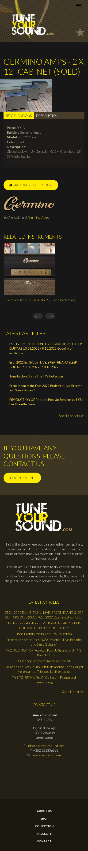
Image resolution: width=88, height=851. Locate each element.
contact (44, 841)
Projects (44, 833)
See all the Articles (71, 416)
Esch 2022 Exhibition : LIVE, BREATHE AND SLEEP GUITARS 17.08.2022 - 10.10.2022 (43, 364)
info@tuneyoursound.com (46, 746)
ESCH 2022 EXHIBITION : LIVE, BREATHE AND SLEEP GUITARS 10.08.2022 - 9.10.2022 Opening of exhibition (45, 348)
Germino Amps (38, 217)
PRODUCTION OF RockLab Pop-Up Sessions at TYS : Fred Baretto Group (46, 402)
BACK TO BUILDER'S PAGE (32, 185)
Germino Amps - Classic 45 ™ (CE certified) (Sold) (40, 300)
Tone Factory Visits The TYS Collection (36, 376)
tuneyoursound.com (46, 755)
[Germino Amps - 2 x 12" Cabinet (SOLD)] (26, 95)
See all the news (73, 692)
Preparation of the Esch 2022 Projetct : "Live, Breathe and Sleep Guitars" (45, 388)
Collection (44, 826)
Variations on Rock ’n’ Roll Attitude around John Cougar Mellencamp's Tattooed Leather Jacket (44, 669)
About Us (44, 811)
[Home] (33, 24)
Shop (44, 818)
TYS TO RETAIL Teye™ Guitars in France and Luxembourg (44, 679)
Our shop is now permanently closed (44, 661)
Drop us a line (22, 478)
